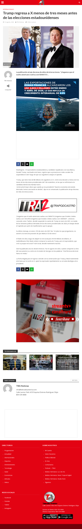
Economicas (8, 475)
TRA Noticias (20, 22)
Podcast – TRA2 (50, 468)
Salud (6, 472)
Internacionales (8, 9)
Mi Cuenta (48, 450)
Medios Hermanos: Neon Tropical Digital (58, 475)
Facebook (7, 498)
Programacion (9, 450)
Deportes (7, 461)
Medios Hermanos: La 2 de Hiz (55, 472)
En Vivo (47, 461)
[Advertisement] (47, 145)
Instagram (7, 508)
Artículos (7, 479)
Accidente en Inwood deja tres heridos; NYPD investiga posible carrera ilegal (41, 361)
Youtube (7, 501)
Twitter (6, 505)
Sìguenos (48, 482)
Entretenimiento (9, 465)
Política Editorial (50, 458)
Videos (6, 482)
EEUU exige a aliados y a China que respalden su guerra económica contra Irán (14, 361)
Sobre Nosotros (50, 454)
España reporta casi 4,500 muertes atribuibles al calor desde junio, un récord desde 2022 (67, 361)
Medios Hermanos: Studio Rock (55, 479)
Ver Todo (74, 380)
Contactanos (49, 465)
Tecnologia (8, 468)
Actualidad (7, 454)
